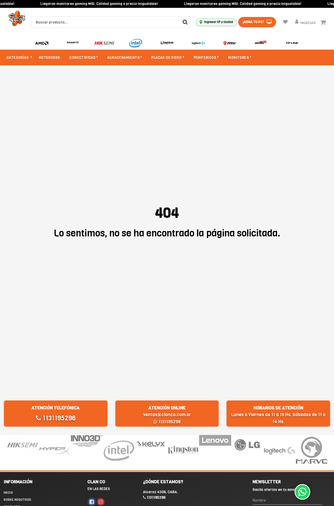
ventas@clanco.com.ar (167, 415)
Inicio (8, 493)
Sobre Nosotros (17, 500)
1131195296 (58, 418)
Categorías (18, 57)
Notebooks (49, 57)
